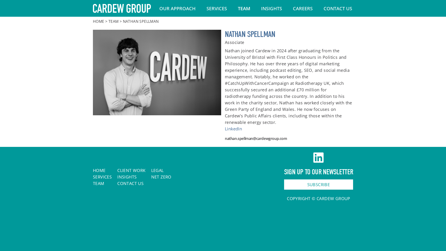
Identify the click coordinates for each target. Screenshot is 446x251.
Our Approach (177, 8)
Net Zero (161, 177)
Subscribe (318, 184)
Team (244, 8)
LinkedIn (233, 129)
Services (217, 8)
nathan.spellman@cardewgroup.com (256, 138)
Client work (131, 170)
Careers (303, 8)
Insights (271, 8)
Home (98, 21)
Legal (157, 170)
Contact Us (338, 8)
